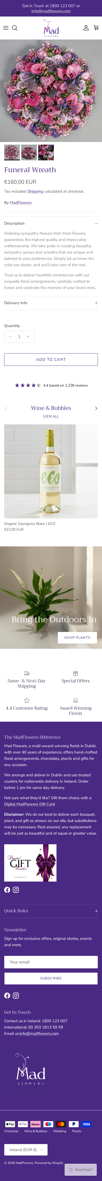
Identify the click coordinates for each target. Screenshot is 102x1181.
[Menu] (6, 28)
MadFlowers (21, 202)
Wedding (59, 1131)
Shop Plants (77, 637)
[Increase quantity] (29, 336)
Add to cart (51, 359)
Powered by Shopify (49, 1163)
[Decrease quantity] (9, 336)
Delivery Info (15, 302)
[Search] (17, 28)
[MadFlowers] (51, 28)
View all (51, 416)
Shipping (35, 191)
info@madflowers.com (51, 10)
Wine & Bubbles (51, 408)
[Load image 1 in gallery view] (51, 91)
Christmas (11, 1131)
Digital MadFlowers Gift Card (29, 804)
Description (14, 223)
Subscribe (50, 978)
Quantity (12, 325)
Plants (76, 1131)
